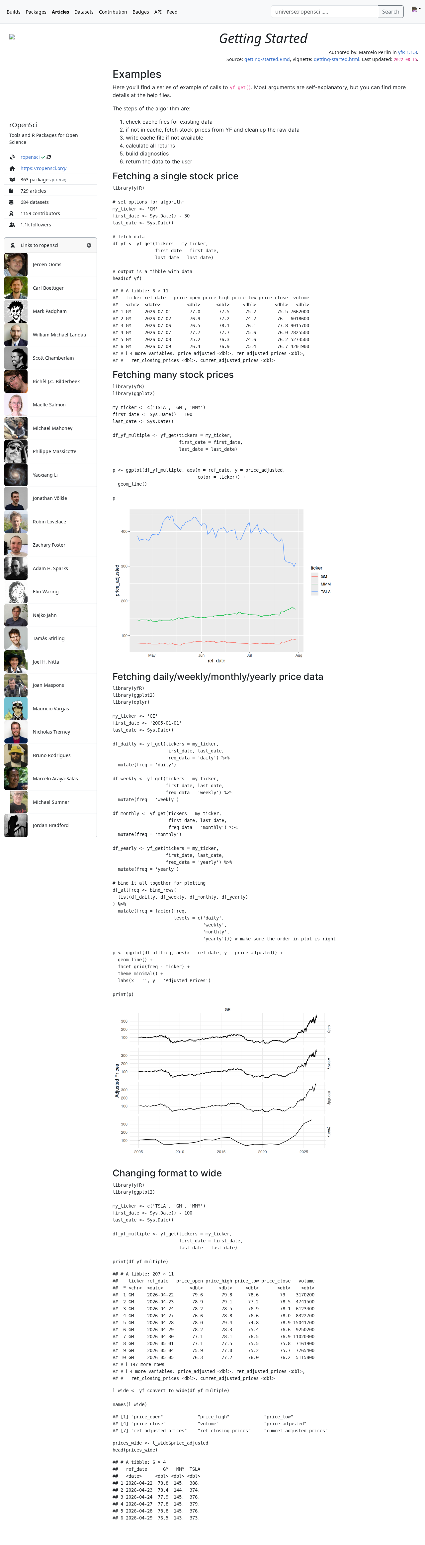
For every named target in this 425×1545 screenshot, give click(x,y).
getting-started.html (336, 59)
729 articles (33, 191)
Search (390, 11)
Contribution (113, 12)
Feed (172, 12)
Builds (14, 12)
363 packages (36, 179)
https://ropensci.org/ (44, 168)
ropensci (30, 157)
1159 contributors (40, 213)
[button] (89, 245)
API (158, 12)
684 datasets (35, 202)
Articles (60, 12)
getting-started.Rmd (267, 59)
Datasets (84, 12)
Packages (36, 12)
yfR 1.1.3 (407, 52)
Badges (140, 12)
